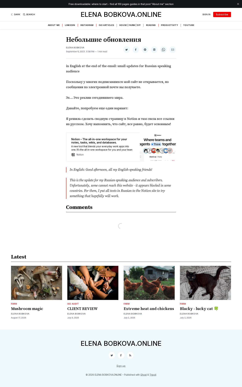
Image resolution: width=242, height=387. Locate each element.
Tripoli (152, 374)
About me (54, 25)
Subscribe (222, 14)
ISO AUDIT (73, 304)
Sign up (121, 365)
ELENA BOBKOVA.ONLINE (121, 14)
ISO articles (106, 25)
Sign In (206, 14)
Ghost (143, 374)
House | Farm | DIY (130, 25)
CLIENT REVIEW (82, 308)
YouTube (188, 25)
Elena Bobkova (75, 47)
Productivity (169, 25)
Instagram (87, 25)
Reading (151, 25)
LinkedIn (70, 25)
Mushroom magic (27, 308)
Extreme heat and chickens (149, 308)
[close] (238, 4)
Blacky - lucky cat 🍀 (199, 308)
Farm (14, 304)
